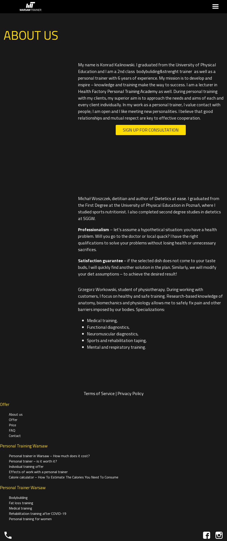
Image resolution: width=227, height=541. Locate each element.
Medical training (20, 508)
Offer (13, 419)
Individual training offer (26, 466)
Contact (15, 435)
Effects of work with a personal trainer (38, 471)
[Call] (8, 535)
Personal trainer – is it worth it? (33, 461)
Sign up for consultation (151, 129)
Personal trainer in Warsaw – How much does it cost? (49, 455)
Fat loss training (21, 503)
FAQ (12, 430)
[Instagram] (219, 535)
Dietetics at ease (170, 198)
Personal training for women (30, 518)
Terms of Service (99, 393)
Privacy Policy (130, 393)
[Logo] (30, 7)
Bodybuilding (18, 497)
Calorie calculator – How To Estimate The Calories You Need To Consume (63, 477)
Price (12, 425)
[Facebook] (206, 535)
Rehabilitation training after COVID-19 (37, 513)
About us (16, 414)
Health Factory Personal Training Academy (118, 91)
